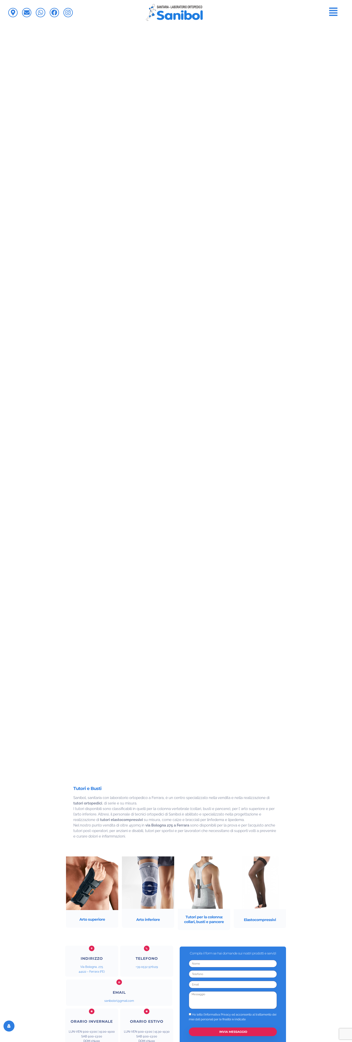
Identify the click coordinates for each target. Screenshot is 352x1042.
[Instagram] (68, 12)
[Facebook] (54, 12)
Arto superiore (92, 919)
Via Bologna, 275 (91, 967)
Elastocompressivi (260, 920)
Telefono (147, 958)
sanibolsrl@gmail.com (119, 1001)
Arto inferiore (148, 919)
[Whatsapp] (40, 12)
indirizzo (92, 958)
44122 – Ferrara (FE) (92, 971)
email (119, 992)
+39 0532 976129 (147, 967)
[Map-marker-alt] (13, 12)
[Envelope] (26, 12)
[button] (333, 12)
